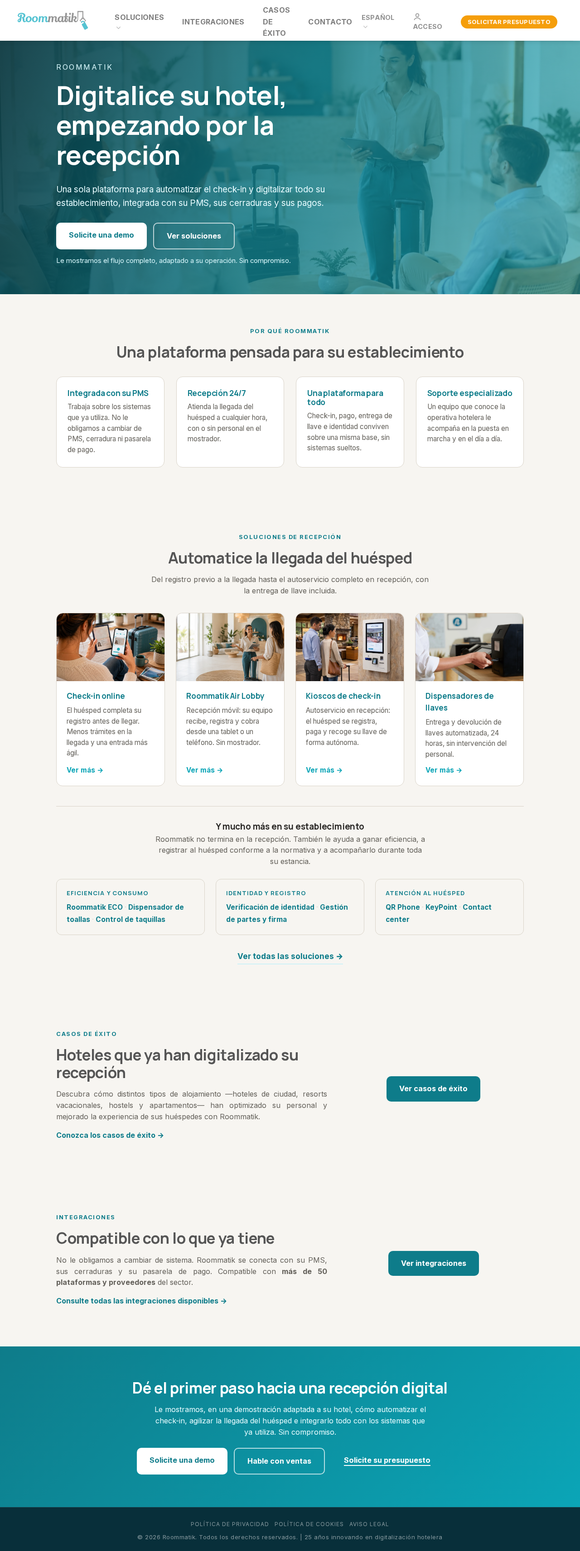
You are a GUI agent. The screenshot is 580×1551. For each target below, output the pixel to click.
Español (378, 17)
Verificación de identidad (270, 907)
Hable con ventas (279, 1460)
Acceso (428, 26)
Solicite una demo (101, 234)
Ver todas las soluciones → (290, 956)
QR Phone (403, 907)
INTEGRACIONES (213, 21)
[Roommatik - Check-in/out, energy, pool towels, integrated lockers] (53, 20)
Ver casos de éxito (433, 1088)
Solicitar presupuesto (509, 21)
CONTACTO (330, 21)
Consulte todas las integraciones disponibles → (141, 1300)
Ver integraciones (433, 1263)
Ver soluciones (194, 235)
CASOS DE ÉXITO (276, 21)
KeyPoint (441, 907)
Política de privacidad (230, 1524)
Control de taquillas (130, 919)
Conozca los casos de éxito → (110, 1135)
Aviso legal (369, 1524)
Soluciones (139, 17)
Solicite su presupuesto (387, 1460)
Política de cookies (309, 1524)
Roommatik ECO (95, 907)
